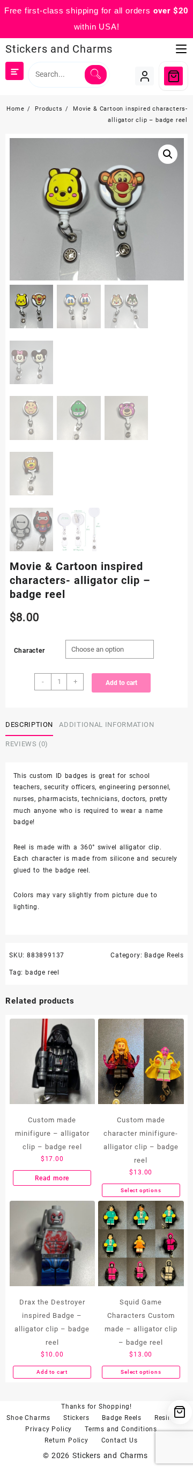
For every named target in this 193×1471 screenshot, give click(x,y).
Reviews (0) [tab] (26, 744)
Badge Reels (164, 955)
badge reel (42, 972)
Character (29, 650)
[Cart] (173, 76)
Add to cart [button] (52, 1372)
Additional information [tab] (106, 724)
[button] (167, 154)
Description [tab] (29, 724)
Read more (52, 1178)
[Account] (144, 76)
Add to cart (121, 683)
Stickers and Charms (59, 48)
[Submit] (96, 74)
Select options (141, 1190)
